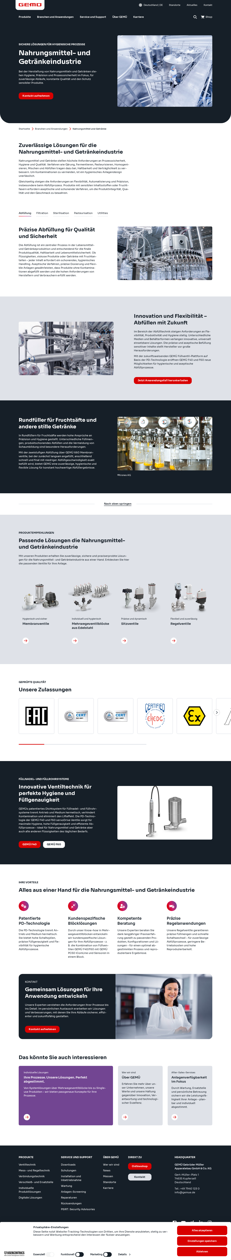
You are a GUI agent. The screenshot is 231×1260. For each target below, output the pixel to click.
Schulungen (68, 1170)
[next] (217, 712)
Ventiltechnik (27, 1164)
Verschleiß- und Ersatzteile (36, 1182)
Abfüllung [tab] (25, 213)
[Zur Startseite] (30, 4)
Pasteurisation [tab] (83, 213)
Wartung (66, 1186)
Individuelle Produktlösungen (30, 1189)
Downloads (68, 1164)
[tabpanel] (115, 354)
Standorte (109, 1182)
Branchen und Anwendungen (51, 128)
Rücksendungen (71, 1203)
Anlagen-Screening (73, 1191)
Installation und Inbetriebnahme (71, 1178)
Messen (108, 1176)
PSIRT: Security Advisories (78, 1209)
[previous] (14, 712)
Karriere (108, 1188)
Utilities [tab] (103, 213)
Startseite (24, 128)
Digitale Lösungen (30, 1197)
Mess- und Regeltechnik (34, 1170)
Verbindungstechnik (32, 1176)
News (106, 1170)
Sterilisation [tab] (61, 213)
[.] (25, 641)
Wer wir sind (111, 1164)
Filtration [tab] (42, 213)
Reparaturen (69, 1197)
